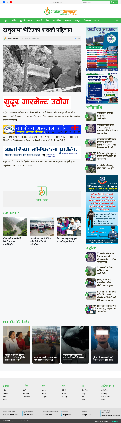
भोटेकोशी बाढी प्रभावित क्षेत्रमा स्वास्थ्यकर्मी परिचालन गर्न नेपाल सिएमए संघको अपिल (107, 129)
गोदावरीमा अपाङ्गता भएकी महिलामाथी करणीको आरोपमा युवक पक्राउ (74, 357)
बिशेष (47, 20)
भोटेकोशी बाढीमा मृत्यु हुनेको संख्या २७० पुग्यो (105, 167)
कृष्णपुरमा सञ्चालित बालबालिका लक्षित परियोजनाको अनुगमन (105, 282)
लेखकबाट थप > (42, 204)
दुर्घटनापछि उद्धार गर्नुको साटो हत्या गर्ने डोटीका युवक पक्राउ (103, 359)
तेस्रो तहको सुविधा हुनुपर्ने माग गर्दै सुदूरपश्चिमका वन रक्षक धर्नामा (106, 156)
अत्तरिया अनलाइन (13, 39)
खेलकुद (77, 20)
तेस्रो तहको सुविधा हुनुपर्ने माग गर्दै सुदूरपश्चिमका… (67, 240)
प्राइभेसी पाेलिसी (105, 397)
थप (95, 20)
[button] (117, 20)
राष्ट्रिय (14, 20)
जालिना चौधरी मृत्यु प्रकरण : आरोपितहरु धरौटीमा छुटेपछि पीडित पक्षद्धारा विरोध (15, 357)
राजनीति (39, 20)
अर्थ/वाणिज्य (57, 20)
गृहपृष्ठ (6, 20)
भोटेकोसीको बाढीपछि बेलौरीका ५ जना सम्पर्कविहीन (12, 242)
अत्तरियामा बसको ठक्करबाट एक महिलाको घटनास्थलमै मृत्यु (45, 359)
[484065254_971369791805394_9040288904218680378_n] (102, 49)
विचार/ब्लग (87, 20)
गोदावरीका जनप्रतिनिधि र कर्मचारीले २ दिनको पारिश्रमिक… (40, 242)
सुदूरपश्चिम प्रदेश (25, 20)
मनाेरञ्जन (68, 20)
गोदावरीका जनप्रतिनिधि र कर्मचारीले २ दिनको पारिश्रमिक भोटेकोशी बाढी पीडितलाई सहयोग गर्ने (106, 143)
